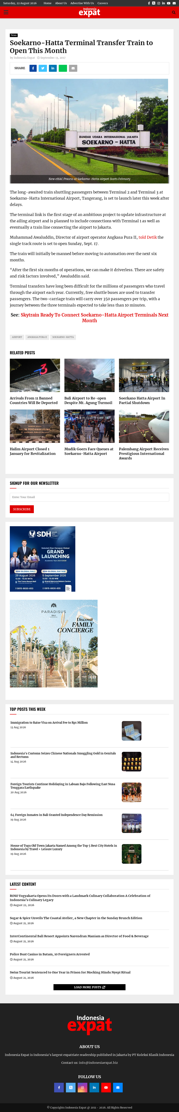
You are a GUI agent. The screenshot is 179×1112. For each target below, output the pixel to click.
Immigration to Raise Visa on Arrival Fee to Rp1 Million (49, 723)
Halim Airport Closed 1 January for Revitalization (33, 451)
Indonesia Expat (24, 57)
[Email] (118, 1087)
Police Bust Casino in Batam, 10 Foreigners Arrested (50, 954)
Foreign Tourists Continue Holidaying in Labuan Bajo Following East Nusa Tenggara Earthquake (62, 786)
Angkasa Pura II (37, 337)
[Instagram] (82, 1087)
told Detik (148, 237)
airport (17, 337)
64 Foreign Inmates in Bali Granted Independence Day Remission (56, 815)
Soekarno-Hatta (63, 337)
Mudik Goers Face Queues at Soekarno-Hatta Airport (89, 451)
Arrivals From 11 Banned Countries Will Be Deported (34, 400)
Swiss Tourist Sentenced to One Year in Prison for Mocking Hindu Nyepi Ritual (70, 972)
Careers (103, 3)
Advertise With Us (82, 3)
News (14, 35)
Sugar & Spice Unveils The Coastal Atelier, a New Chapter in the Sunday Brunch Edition (76, 918)
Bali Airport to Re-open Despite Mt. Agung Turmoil (88, 400)
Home (48, 3)
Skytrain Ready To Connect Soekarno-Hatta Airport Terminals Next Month (95, 317)
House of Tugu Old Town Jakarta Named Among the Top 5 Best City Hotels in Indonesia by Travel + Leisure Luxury (63, 847)
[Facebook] (59, 1087)
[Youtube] (106, 1087)
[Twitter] (71, 1087)
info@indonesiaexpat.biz (98, 1063)
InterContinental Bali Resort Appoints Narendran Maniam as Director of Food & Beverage (79, 936)
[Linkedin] (94, 1087)
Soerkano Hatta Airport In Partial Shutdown (142, 400)
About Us (61, 3)
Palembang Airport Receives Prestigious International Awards (144, 453)
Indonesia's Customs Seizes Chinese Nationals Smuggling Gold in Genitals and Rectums (63, 755)
